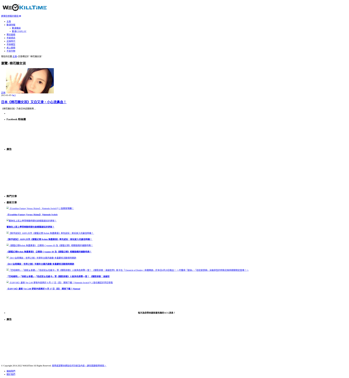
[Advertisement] (88, 172)
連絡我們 (11, 371)
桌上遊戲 (11, 48)
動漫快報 (11, 25)
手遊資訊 (11, 38)
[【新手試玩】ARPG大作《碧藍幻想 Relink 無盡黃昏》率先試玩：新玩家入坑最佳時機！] (50, 233)
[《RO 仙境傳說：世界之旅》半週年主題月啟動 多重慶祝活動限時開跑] (41, 258)
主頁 (9, 21)
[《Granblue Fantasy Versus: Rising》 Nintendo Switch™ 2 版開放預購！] (40, 208)
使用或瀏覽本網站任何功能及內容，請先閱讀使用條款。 (79, 365)
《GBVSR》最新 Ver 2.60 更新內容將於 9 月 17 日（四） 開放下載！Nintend (43, 289)
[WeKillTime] (24, 13)
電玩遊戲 (11, 34)
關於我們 (11, 374)
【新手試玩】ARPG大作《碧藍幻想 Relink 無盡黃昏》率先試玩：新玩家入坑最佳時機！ (50, 239)
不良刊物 (11, 51)
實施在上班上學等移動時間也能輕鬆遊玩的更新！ (31, 227)
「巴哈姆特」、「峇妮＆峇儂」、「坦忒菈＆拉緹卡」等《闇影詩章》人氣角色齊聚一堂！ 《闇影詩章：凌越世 (58, 276)
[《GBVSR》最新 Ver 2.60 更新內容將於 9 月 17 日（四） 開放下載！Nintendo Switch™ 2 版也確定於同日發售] (60, 282)
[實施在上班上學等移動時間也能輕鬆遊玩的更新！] (32, 221)
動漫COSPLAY (19, 31)
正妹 (3, 92)
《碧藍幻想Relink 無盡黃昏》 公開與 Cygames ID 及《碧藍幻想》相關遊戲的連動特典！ (49, 252)
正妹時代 (11, 41)
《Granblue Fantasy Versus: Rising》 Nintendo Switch (32, 214)
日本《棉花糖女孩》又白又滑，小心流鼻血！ (34, 102)
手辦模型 (11, 44)
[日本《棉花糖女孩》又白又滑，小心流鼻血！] (30, 92)
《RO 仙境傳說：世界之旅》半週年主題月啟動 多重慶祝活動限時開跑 (40, 264)
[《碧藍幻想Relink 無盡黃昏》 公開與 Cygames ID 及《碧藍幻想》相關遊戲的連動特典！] (50, 245)
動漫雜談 (16, 28)
